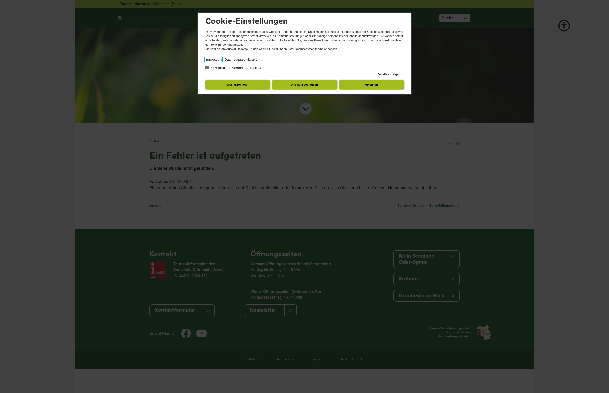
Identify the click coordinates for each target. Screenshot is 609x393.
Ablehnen (371, 84)
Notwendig (218, 67)
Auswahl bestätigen (304, 84)
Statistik (255, 67)
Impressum (213, 59)
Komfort (237, 67)
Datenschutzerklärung (241, 59)
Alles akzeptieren (237, 84)
